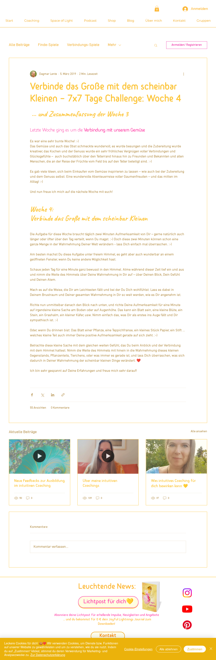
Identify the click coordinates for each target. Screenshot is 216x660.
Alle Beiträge (19, 45)
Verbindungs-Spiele (83, 45)
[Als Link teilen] (63, 395)
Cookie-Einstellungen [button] (138, 649)
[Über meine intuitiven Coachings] (108, 456)
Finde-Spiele (48, 45)
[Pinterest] (187, 625)
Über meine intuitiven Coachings (100, 483)
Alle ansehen (199, 431)
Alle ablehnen (168, 649)
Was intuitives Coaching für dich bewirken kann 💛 (173, 483)
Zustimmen (194, 649)
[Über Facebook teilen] (32, 395)
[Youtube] (187, 609)
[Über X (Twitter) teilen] (42, 395)
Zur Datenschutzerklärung (47, 655)
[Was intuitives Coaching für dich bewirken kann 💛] (176, 456)
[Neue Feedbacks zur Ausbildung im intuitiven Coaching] (39, 456)
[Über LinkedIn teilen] (53, 395)
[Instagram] (187, 593)
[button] (156, 8)
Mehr (112, 45)
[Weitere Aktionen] (183, 73)
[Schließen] (210, 649)
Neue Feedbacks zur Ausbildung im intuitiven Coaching (39, 483)
